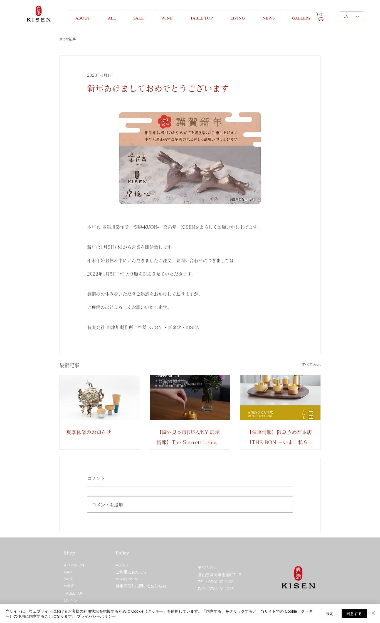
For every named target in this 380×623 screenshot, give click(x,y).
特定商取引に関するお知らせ (141, 585)
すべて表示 (311, 364)
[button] (321, 17)
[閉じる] (373, 614)
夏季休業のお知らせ (88, 432)
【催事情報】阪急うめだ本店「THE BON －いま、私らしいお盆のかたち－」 (280, 438)
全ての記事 (67, 39)
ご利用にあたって (131, 572)
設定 (330, 613)
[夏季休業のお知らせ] (100, 397)
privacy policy (127, 578)
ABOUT (122, 565)
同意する (354, 613)
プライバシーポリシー (96, 616)
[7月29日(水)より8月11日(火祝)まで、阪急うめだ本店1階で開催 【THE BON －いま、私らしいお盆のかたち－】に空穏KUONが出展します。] (280, 397)
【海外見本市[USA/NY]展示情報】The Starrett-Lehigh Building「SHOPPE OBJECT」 (188, 438)
